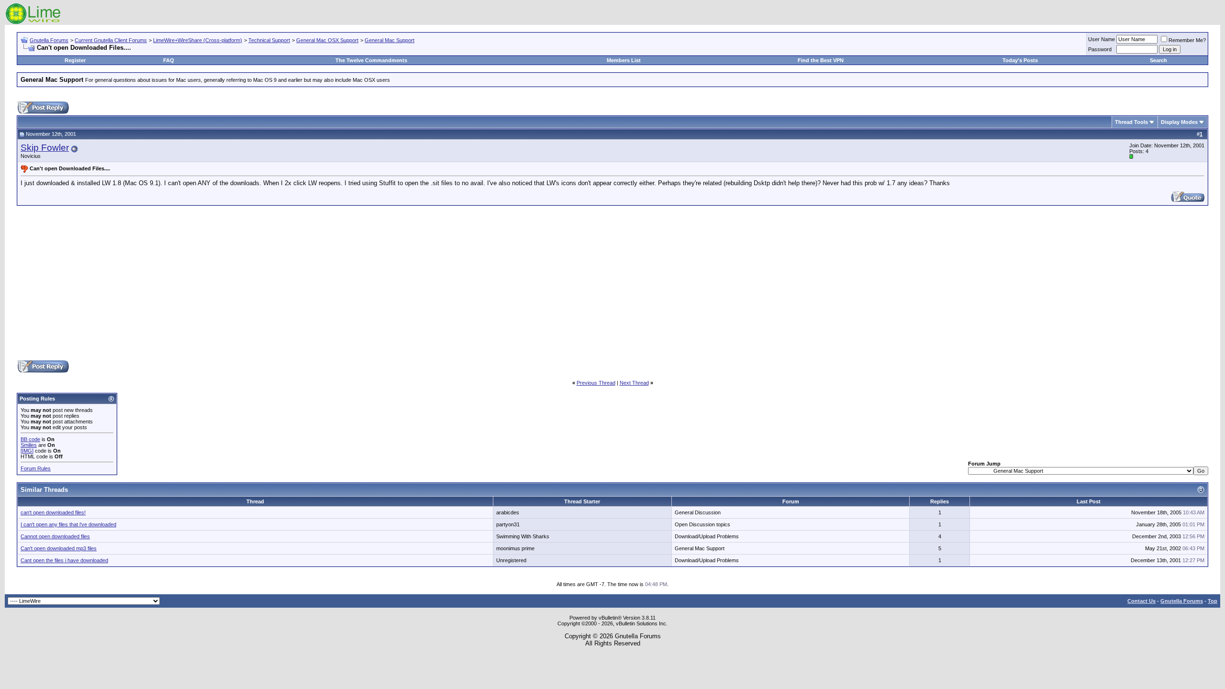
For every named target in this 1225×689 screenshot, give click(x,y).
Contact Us (1141, 601)
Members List (624, 60)
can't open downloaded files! (53, 512)
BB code (30, 439)
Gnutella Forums (49, 40)
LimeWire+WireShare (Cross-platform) (197, 40)
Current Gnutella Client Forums (111, 40)
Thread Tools (1131, 122)
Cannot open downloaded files (55, 536)
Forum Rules (36, 468)
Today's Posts (1020, 60)
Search (1158, 60)
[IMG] (27, 451)
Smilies (29, 445)
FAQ (168, 60)
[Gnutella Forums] (33, 22)
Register (75, 60)
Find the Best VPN (821, 60)
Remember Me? (1187, 40)
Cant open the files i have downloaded (64, 560)
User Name (1101, 39)
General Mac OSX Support (327, 40)
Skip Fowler (45, 148)
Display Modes (1179, 122)
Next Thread (634, 383)
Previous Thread (596, 383)
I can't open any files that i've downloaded (68, 524)
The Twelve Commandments (371, 60)
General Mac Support (389, 40)
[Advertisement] (612, 282)
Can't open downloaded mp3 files (59, 548)
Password (1100, 49)
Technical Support (269, 40)
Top (1212, 601)
